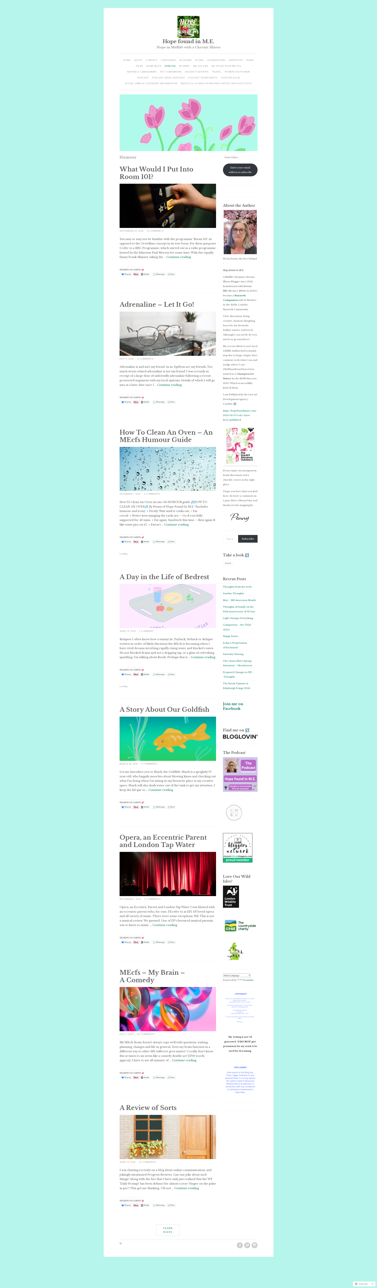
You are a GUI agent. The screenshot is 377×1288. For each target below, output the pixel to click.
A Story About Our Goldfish (164, 709)
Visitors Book (230, 78)
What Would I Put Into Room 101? (156, 173)
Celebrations (216, 60)
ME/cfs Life (200, 66)
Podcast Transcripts (202, 78)
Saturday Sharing (233, 654)
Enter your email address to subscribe (240, 170)
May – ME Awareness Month (239, 600)
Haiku (250, 60)
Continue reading (178, 257)
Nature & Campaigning (142, 72)
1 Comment (146, 631)
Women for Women (237, 72)
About (138, 60)
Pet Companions (171, 72)
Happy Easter (230, 636)
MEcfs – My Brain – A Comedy (152, 976)
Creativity (236, 60)
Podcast (143, 78)
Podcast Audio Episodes (168, 78)
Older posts (168, 1230)
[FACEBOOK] (239, 1245)
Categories (168, 60)
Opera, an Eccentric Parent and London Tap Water (163, 841)
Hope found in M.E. (188, 41)
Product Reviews (197, 72)
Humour (170, 66)
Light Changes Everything (238, 618)
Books (199, 60)
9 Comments (149, 764)
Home (127, 60)
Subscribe (248, 538)
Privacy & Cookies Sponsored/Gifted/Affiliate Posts (216, 83)
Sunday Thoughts (233, 593)
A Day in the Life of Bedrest (164, 577)
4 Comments (145, 359)
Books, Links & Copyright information (151, 83)
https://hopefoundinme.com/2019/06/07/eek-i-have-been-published (240, 415)
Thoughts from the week (237, 586)
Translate (248, 980)
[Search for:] (238, 563)
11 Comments (155, 231)
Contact (152, 60)
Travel (216, 72)
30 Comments (146, 1034)
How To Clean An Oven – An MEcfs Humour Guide (166, 436)
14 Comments (147, 1162)
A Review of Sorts (148, 1108)
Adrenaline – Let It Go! (157, 304)
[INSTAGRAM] (254, 1245)
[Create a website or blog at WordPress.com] (121, 1243)
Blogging (186, 60)
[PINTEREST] (247, 1245)
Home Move (153, 66)
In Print (184, 66)
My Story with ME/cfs (226, 66)
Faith (139, 66)
